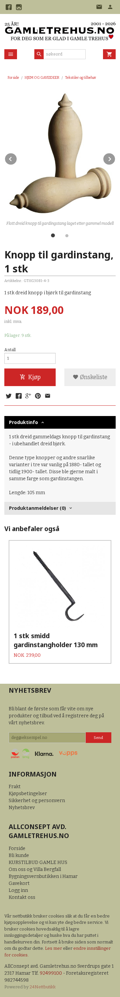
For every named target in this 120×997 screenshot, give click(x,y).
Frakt (15, 786)
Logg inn (18, 890)
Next (115, 158)
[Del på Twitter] (8, 396)
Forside (13, 77)
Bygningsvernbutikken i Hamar (43, 876)
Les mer (54, 948)
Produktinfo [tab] (23, 422)
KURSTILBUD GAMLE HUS (38, 862)
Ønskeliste (93, 377)
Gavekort (19, 883)
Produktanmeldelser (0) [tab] (37, 508)
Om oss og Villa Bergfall (35, 869)
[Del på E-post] (47, 396)
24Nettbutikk (43, 986)
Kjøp (34, 377)
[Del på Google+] (28, 396)
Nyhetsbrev (22, 807)
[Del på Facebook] (18, 396)
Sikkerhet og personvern (37, 800)
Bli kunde (19, 855)
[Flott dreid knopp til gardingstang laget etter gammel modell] (60, 153)
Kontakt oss (22, 897)
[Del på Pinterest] (38, 396)
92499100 (51, 973)
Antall (10, 350)
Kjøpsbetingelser (28, 793)
